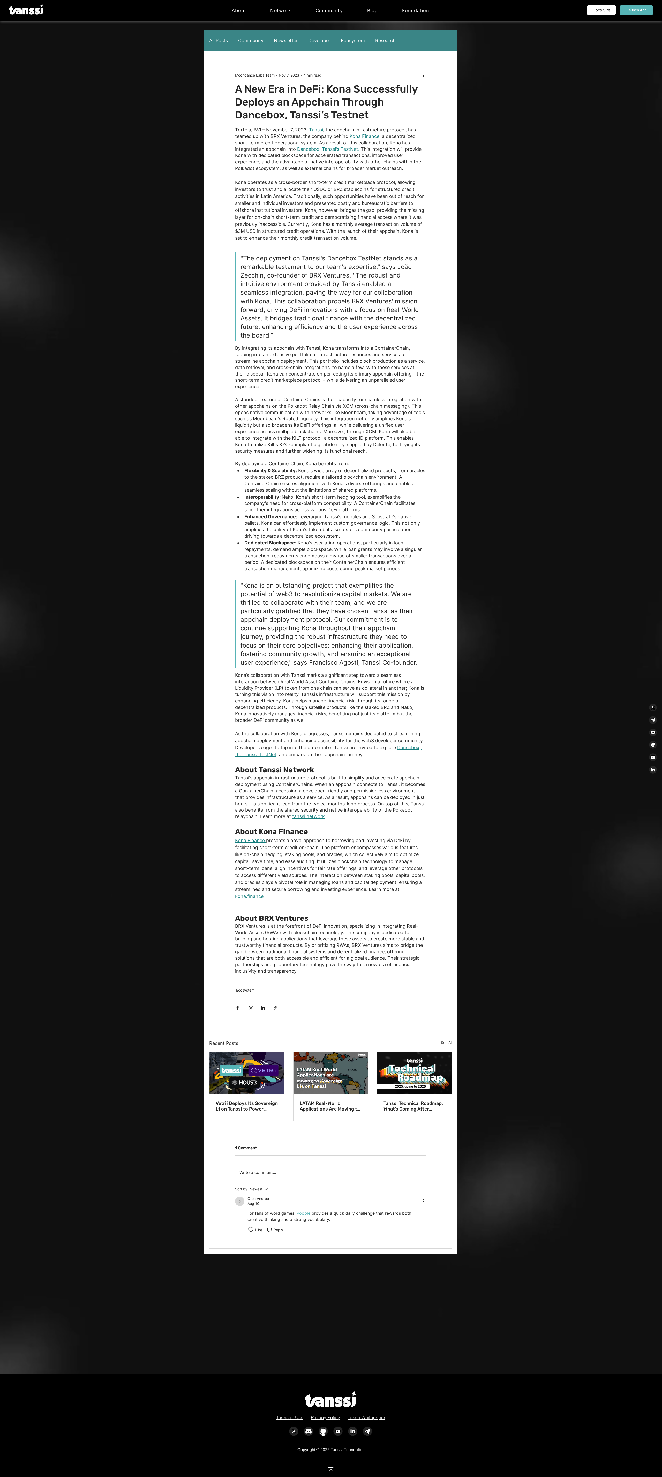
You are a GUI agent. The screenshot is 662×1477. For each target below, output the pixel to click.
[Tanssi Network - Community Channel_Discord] (653, 732)
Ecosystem (353, 40)
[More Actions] (423, 1201)
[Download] (331, 1470)
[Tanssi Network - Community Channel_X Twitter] (653, 707)
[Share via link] (275, 1007)
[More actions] (423, 75)
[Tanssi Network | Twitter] (294, 1431)
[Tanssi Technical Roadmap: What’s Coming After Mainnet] (414, 1073)
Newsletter (286, 40)
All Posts (218, 40)
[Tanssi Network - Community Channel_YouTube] (653, 757)
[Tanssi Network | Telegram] (367, 1431)
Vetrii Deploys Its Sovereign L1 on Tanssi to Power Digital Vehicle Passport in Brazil (247, 1106)
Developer (319, 40)
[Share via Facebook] (237, 1007)
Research (385, 40)
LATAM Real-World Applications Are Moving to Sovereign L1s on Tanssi (330, 1106)
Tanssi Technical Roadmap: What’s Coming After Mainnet (413, 1106)
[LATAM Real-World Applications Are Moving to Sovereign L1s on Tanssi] (331, 1073)
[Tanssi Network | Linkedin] (353, 1431)
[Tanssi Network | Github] (323, 1431)
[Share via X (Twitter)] (250, 1007)
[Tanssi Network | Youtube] (338, 1431)
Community (251, 40)
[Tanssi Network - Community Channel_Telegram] (653, 720)
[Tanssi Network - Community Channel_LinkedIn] (653, 770)
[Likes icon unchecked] (250, 1230)
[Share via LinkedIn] (262, 1007)
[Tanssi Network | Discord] (308, 1431)
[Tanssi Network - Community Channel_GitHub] (653, 745)
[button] (280, 10)
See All (446, 1042)
